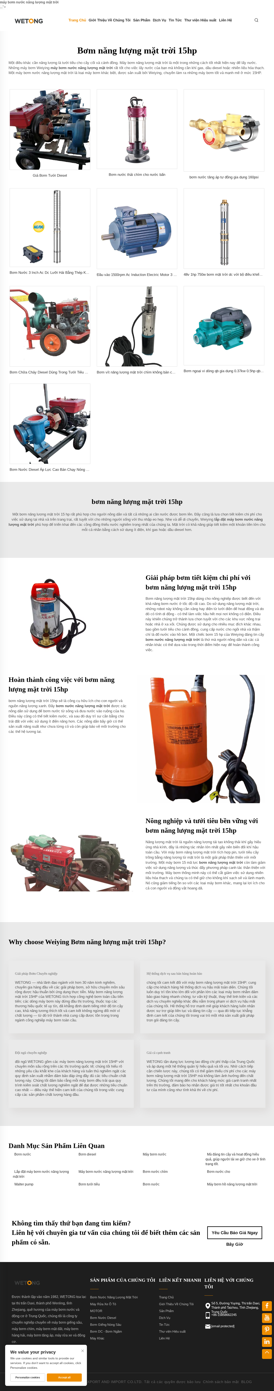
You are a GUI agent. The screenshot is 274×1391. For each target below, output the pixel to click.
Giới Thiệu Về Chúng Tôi (110, 20)
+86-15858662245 (224, 1315)
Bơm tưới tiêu (89, 1184)
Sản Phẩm (141, 20)
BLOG (246, 1382)
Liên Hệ (225, 20)
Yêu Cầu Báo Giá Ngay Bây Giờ (235, 1234)
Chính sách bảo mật (221, 1382)
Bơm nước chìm (155, 1171)
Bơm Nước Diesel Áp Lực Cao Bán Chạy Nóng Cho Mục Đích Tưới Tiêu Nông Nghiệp (78, 470)
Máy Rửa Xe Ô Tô (103, 1304)
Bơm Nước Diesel (103, 1318)
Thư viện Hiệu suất (200, 20)
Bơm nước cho (218, 1171)
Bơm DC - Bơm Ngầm (106, 1331)
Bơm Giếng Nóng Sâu (105, 1324)
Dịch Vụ (159, 20)
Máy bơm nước (154, 1154)
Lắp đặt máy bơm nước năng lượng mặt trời (41, 1174)
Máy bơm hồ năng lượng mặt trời (232, 1184)
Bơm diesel (87, 1154)
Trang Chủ (77, 20)
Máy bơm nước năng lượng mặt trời (106, 1171)
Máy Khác (97, 1338)
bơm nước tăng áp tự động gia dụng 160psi (224, 177)
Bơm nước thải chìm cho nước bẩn (137, 175)
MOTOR (96, 1311)
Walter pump (23, 1184)
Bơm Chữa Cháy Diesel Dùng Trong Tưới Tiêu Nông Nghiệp (57, 372)
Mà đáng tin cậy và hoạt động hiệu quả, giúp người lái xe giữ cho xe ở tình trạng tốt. (235, 1159)
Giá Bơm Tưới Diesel (50, 175)
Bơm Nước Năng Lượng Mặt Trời (114, 1297)
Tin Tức (175, 20)
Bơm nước (22, 1154)
